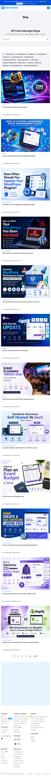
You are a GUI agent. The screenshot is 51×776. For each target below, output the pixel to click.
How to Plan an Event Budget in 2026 (13, 496)
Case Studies (4, 762)
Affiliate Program (5, 721)
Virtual (32, 736)
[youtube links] (2, 739)
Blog (2, 756)
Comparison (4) (29, 57)
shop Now (19, 3)
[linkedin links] (7, 736)
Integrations (17, 725)
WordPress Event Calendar (21, 718)
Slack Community (18, 762)
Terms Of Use (38, 773)
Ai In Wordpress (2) (21, 54)
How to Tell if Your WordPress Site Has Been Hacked (17, 253)
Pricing (3, 758)
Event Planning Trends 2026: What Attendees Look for (18, 399)
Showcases (4, 760)
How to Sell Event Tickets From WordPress (14, 107)
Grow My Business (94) (10, 62)
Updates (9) (37, 62)
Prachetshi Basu (7, 114)
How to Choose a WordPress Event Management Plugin (18, 156)
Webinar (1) (6, 65)
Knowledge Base (18, 751)
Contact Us (4, 723)
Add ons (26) (10, 54)
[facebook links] (2, 736)
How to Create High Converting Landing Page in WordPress (19, 545)
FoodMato (3, 732)
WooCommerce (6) (16, 65)
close (50, 2)
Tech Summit (4, 730)
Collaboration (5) (17, 57)
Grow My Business (7, 202)
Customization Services (37, 727)
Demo (2, 751)
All (4, 54)
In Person (33, 740)
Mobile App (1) (22, 62)
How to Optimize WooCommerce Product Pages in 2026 (18, 593)
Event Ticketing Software (37, 718)
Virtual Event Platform (19, 723)
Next (35, 656)
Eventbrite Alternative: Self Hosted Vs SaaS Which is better (19, 448)
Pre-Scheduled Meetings (37, 721)
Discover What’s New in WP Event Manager (15, 350)
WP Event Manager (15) (31, 65)
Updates (4, 348)
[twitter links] (5, 736)
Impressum (30, 773)
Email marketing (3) (23, 60)
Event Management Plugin (21, 716)
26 (30, 656)
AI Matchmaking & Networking (39, 716)
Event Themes (17, 732)
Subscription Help (18, 760)
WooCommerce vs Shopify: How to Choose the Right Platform (20, 642)
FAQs (2, 754)
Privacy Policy (46, 773)
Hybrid (32, 738)
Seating (16, 727)
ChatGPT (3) (6, 57)
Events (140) (34, 60)
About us (3, 716)
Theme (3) (30, 62)
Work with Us (4, 718)
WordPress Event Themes (20, 721)
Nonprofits (33, 729)
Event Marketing (35, 725)
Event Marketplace (36, 723)
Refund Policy (17, 756)
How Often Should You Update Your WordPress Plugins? (18, 204)
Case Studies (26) (41, 54)
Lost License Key (18, 754)
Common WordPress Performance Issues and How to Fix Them (21, 302)
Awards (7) (31, 54)
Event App (16, 729)
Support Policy (17, 758)
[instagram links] (10, 736)
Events (4, 105)
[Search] (48, 39)
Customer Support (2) (9, 60)
